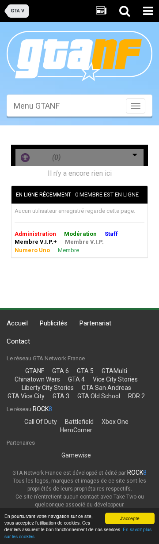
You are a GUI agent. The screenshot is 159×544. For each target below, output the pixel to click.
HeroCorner (76, 430)
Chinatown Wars (37, 379)
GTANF (34, 370)
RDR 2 (136, 396)
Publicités (54, 323)
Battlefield (79, 421)
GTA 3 (61, 396)
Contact (18, 341)
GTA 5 (85, 370)
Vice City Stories (115, 379)
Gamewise (76, 455)
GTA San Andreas (106, 387)
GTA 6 (60, 370)
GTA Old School (98, 396)
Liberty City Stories (48, 387)
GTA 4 (76, 379)
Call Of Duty (40, 421)
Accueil (17, 323)
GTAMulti (114, 370)
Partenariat (95, 323)
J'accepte (130, 518)
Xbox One (115, 421)
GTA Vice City (26, 396)
